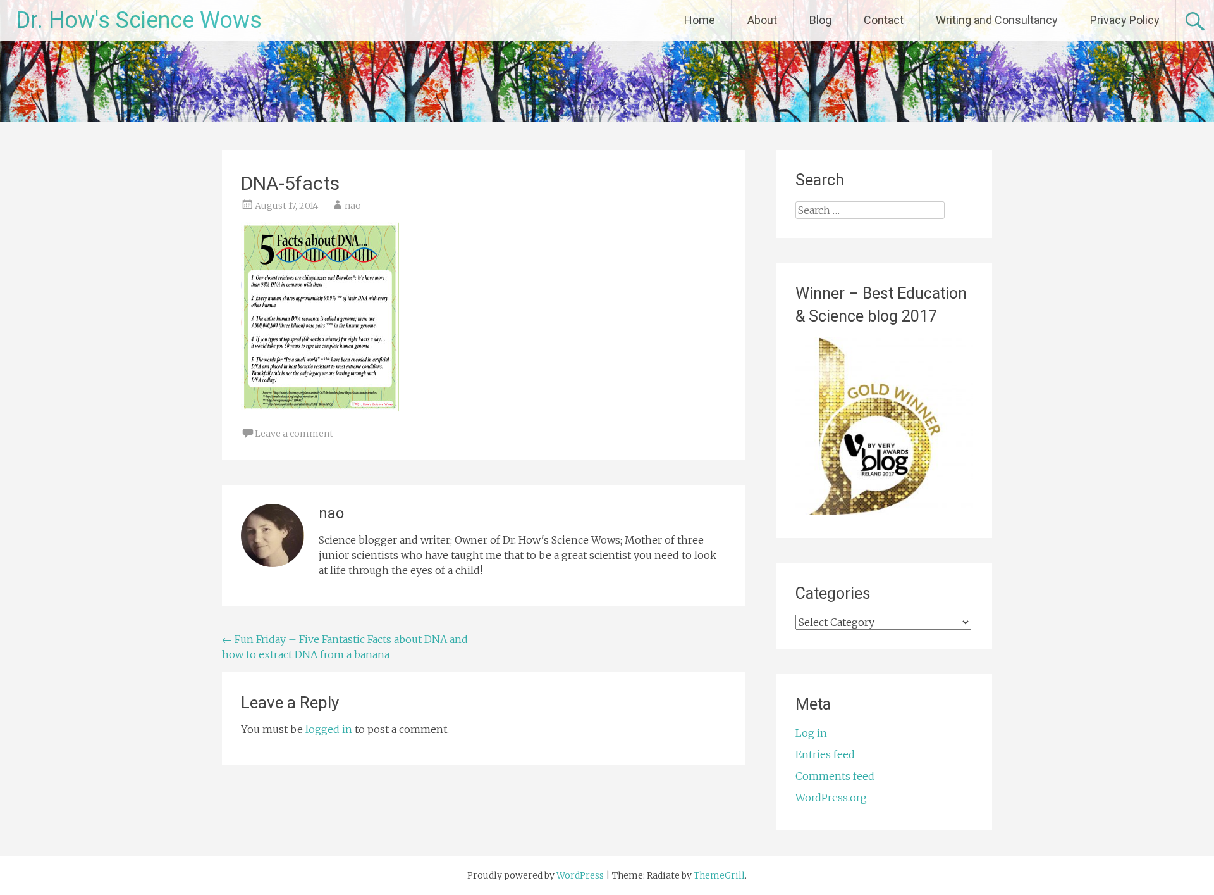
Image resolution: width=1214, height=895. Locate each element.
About (762, 20)
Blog (820, 20)
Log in (811, 733)
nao (353, 205)
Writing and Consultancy (997, 20)
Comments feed (834, 776)
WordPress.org (831, 797)
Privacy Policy (1125, 20)
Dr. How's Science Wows (139, 20)
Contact (884, 20)
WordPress (580, 875)
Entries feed (825, 754)
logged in (328, 729)
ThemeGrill (719, 875)
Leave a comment (294, 433)
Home (699, 20)
